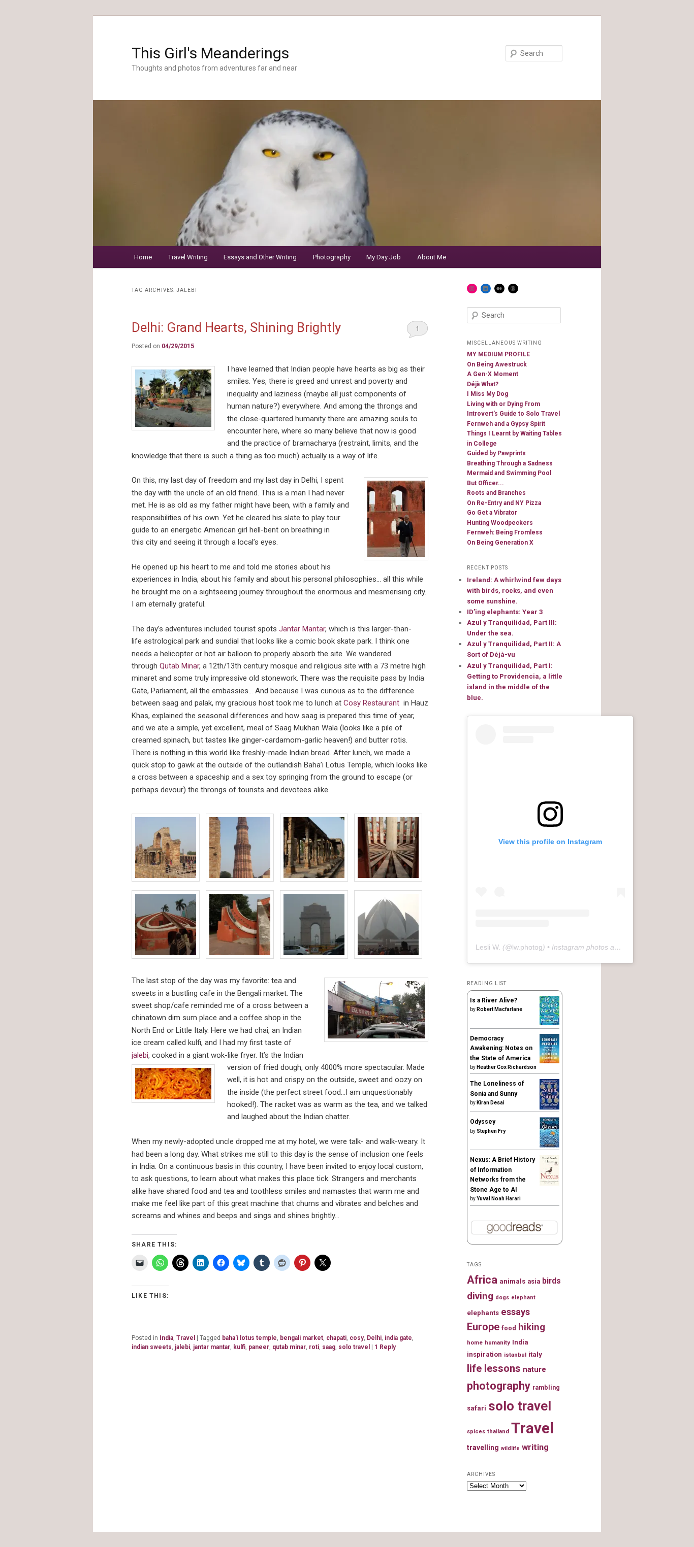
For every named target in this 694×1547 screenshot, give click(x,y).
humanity (497, 1342)
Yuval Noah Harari (499, 1198)
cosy (357, 1337)
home (475, 1342)
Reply (385, 1347)
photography (498, 1386)
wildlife (510, 1448)
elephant (523, 1297)
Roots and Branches (496, 492)
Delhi (374, 1337)
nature (534, 1369)
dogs (502, 1297)
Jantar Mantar (302, 628)
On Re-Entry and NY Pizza (504, 503)
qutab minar (289, 1347)
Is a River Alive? (493, 1000)
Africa (482, 1279)
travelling (483, 1447)
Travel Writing (188, 257)
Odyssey (482, 1121)
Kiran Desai (490, 1102)
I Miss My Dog (487, 393)
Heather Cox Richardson (507, 1067)
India (166, 1337)
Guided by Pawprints (496, 453)
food (508, 1328)
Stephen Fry (491, 1131)
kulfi (239, 1347)
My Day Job (383, 257)
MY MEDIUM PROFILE (498, 354)
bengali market (301, 1337)
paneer (258, 1347)
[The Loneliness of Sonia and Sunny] (549, 1107)
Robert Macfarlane (499, 1009)
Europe (483, 1327)
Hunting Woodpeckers (500, 522)
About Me (431, 257)
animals (512, 1281)
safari (476, 1408)
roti (314, 1347)
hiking (531, 1327)
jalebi (140, 1055)
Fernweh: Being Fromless (505, 532)
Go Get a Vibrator (492, 512)
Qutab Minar (179, 665)
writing (535, 1447)
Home (143, 257)
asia (533, 1281)
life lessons (494, 1368)
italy (535, 1354)
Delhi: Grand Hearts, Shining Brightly (236, 327)
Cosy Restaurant (371, 703)
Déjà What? (482, 384)
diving (480, 1296)
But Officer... (485, 483)
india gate (398, 1337)
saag (328, 1347)
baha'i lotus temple (249, 1337)
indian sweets (152, 1347)
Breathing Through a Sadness (510, 463)
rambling (546, 1387)
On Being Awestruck (497, 364)
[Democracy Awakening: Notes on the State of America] (549, 1061)
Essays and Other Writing (260, 257)
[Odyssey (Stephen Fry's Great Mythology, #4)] (549, 1145)
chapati (336, 1337)
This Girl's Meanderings (210, 53)
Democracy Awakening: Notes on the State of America (501, 1048)
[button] (169, 850)
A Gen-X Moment (492, 374)
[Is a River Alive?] (549, 1023)
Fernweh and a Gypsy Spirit (506, 423)
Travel (185, 1337)
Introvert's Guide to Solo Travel (513, 413)
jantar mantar (211, 1347)
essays (515, 1311)
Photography (332, 257)
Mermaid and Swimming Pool (509, 473)
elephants (483, 1313)
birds (551, 1281)
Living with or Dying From (503, 404)
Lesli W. (488, 947)
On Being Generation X (500, 542)
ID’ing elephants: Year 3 (505, 612)
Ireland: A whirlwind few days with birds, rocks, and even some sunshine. (514, 590)
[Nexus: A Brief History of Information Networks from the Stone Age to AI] (549, 1183)
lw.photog (527, 947)
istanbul (515, 1354)
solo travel (354, 1347)
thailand (498, 1431)
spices (476, 1431)
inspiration (484, 1354)
